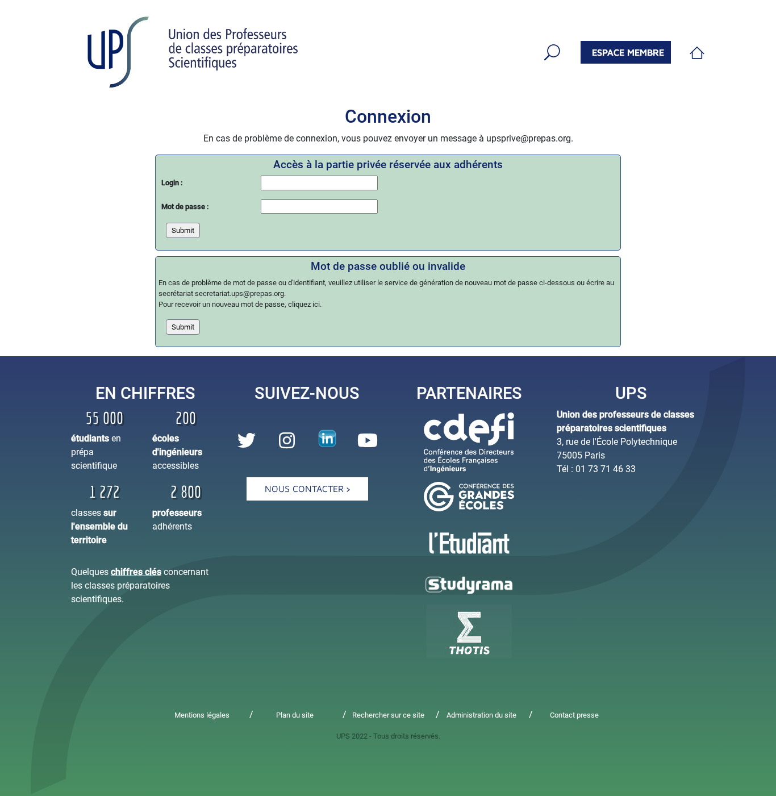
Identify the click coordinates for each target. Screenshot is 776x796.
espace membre (628, 52)
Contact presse (574, 715)
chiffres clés (136, 571)
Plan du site (295, 715)
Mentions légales (202, 715)
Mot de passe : (184, 206)
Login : (171, 182)
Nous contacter (306, 489)
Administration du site (481, 715)
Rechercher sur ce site (388, 715)
